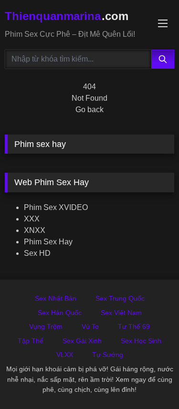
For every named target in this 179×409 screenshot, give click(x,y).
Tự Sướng (107, 354)
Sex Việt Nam (121, 312)
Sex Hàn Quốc (60, 312)
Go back (89, 109)
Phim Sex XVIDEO (56, 207)
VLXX (64, 354)
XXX (32, 219)
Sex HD (37, 253)
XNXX (34, 230)
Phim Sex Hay (48, 242)
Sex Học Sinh (141, 341)
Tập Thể (30, 341)
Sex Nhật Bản (55, 298)
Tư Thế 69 (134, 326)
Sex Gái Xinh (82, 341)
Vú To (90, 326)
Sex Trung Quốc (120, 298)
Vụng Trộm (46, 326)
